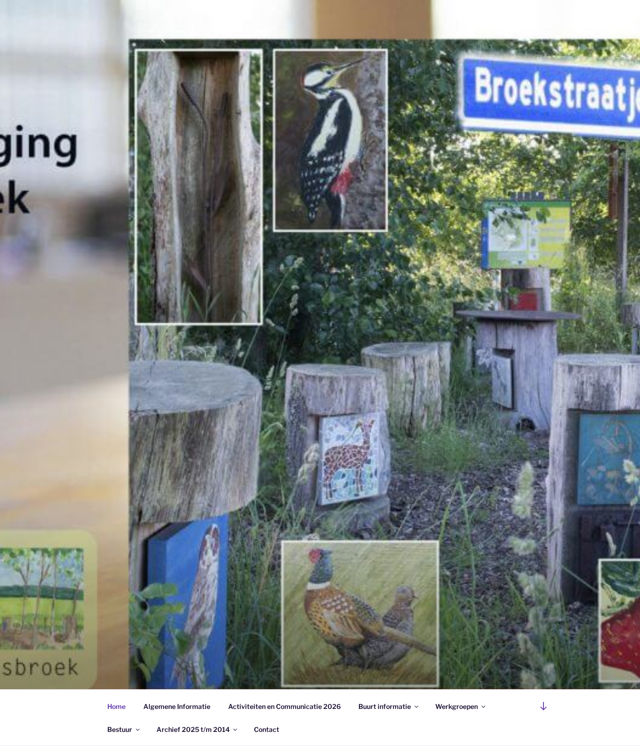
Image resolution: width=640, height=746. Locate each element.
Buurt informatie (384, 706)
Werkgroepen (456, 706)
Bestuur (119, 729)
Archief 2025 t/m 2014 (193, 729)
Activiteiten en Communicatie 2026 (284, 706)
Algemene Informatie (176, 706)
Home (116, 706)
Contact (266, 729)
